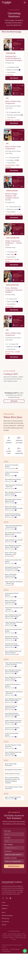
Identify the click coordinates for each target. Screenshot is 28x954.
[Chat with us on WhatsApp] (25, 951)
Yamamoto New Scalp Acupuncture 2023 (11, 707)
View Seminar (14, 78)
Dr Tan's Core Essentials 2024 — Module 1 (14, 631)
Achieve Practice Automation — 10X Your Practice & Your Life (13, 722)
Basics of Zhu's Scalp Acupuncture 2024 (10, 602)
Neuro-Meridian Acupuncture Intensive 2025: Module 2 (13, 547)
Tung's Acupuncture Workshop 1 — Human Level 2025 (14, 527)
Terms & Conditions (15, 949)
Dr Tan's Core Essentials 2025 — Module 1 (13, 561)
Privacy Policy (5, 949)
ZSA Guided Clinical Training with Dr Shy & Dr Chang (13, 568)
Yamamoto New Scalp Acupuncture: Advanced (11, 638)
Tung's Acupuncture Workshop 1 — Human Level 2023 (14, 664)
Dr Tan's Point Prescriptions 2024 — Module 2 (14, 609)
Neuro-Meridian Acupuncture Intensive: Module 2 (13, 678)
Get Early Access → (14, 866)
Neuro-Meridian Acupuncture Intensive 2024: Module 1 (13, 616)
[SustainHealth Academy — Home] (6, 2)
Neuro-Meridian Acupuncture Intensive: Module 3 (13, 652)
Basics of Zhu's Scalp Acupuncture (10, 764)
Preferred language (10, 858)
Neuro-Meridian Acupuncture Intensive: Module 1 (13, 493)
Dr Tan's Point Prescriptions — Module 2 (13, 686)
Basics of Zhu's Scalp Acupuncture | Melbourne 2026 (13, 508)
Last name (7, 837)
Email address (8, 844)
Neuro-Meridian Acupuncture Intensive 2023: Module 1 (13, 700)
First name (7, 831)
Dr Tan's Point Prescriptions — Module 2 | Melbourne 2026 (13, 515)
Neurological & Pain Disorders (13, 769)
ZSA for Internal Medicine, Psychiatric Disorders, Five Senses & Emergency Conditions (12, 780)
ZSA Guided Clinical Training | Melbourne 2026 (13, 501)
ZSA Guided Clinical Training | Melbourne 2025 (13, 534)
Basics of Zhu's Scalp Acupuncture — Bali (10, 554)
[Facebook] (3, 898)
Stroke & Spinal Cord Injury (12, 773)
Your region (8, 851)
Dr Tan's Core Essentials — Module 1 (12, 466)
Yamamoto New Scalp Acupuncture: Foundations (12, 645)
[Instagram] (6, 898)
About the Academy (7, 915)
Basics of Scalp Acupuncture (13, 797)
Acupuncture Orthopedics (12, 728)
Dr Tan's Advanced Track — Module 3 (12, 595)
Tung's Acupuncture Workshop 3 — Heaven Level (14, 583)
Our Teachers (5, 921)
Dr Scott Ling (5, 918)
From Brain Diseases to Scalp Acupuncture (13, 746)
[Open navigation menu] (24, 2)
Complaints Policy (6, 951)
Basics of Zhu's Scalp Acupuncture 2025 (10, 576)
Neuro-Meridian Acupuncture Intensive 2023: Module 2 (13, 671)
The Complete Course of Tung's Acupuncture (13, 787)
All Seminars (5, 905)
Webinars (4, 908)
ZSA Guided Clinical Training (13, 480)
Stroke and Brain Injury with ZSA (14, 540)
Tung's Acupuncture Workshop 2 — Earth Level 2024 (14, 623)
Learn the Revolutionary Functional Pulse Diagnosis (12, 715)
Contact (4, 924)
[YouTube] (10, 898)
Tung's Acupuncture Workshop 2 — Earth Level (14, 486)
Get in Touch (14, 401)
